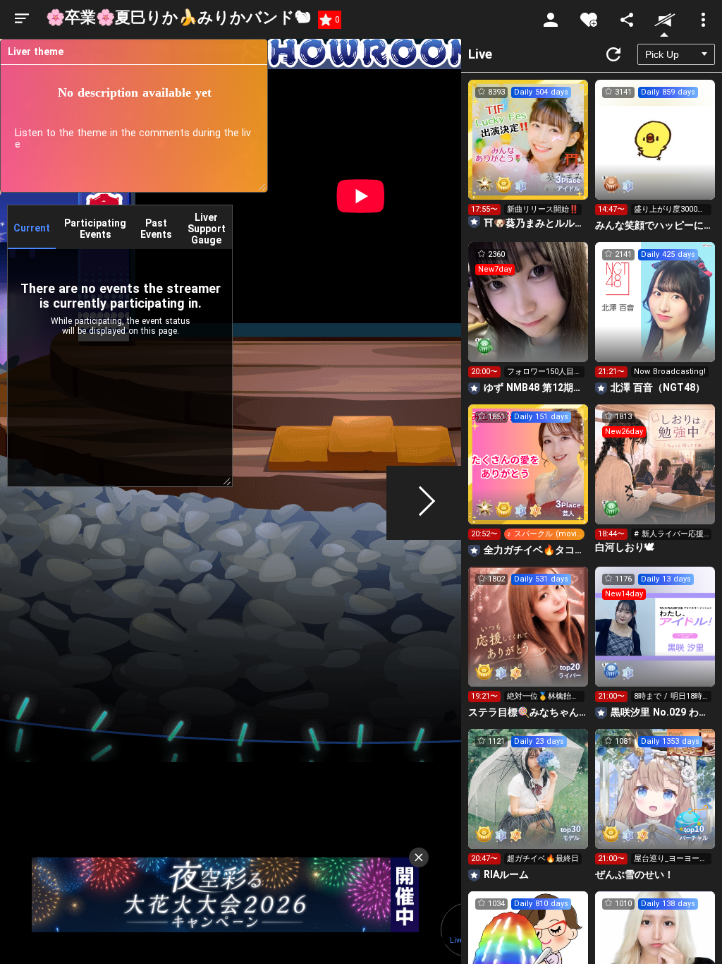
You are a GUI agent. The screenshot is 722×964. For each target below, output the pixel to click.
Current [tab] (31, 228)
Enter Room (528, 152)
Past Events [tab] (156, 228)
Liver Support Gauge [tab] (207, 229)
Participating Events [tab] (95, 228)
